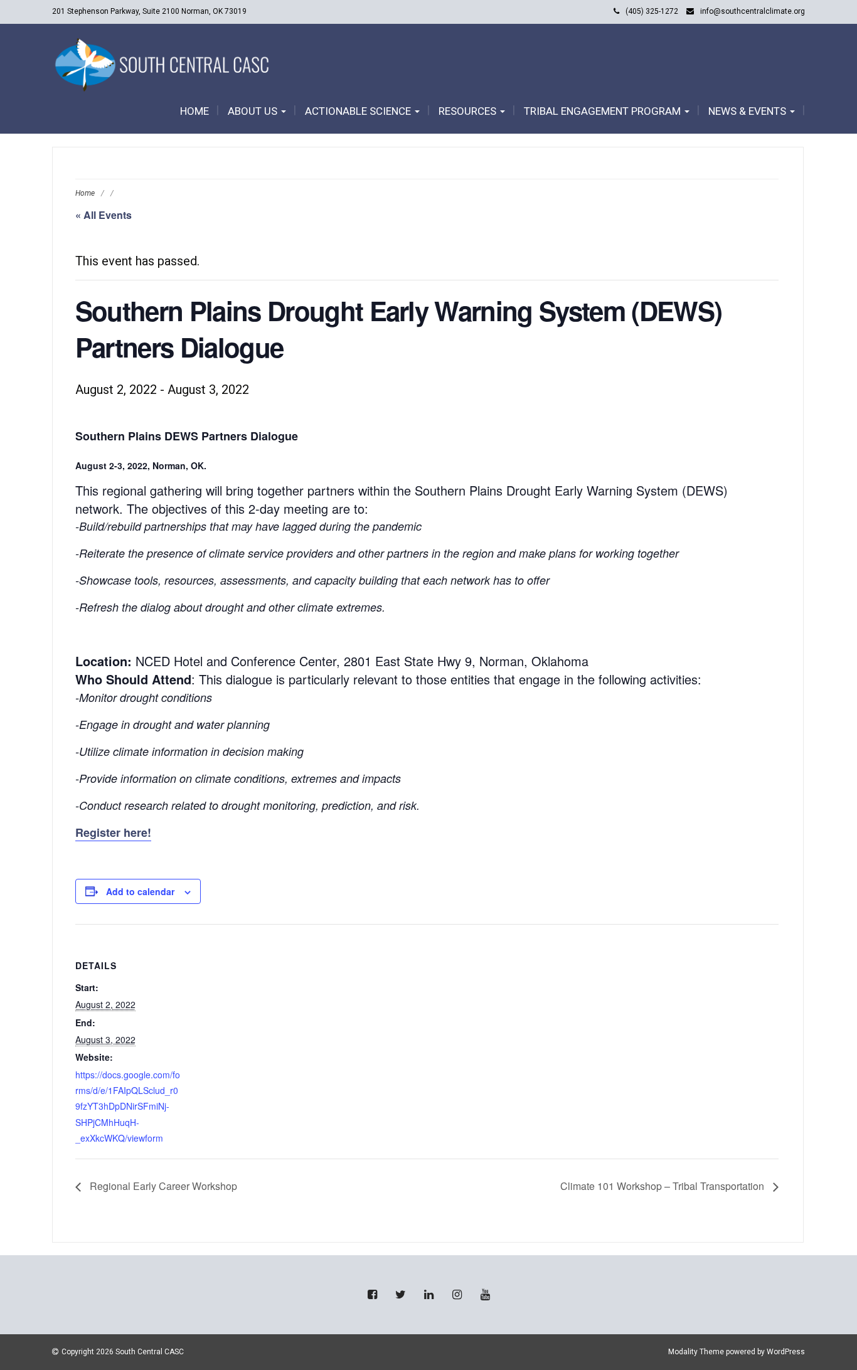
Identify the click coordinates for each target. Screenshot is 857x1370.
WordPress (786, 1351)
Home (194, 111)
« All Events (103, 215)
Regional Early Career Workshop (162, 1186)
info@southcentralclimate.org (752, 11)
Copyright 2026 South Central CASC (122, 1351)
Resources (469, 111)
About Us (254, 111)
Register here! (113, 832)
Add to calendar (140, 891)
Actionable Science (359, 111)
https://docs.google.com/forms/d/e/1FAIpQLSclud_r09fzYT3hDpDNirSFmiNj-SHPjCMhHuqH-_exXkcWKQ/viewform (127, 1106)
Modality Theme (696, 1351)
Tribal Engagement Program (603, 111)
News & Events (748, 111)
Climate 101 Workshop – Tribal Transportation (663, 1186)
